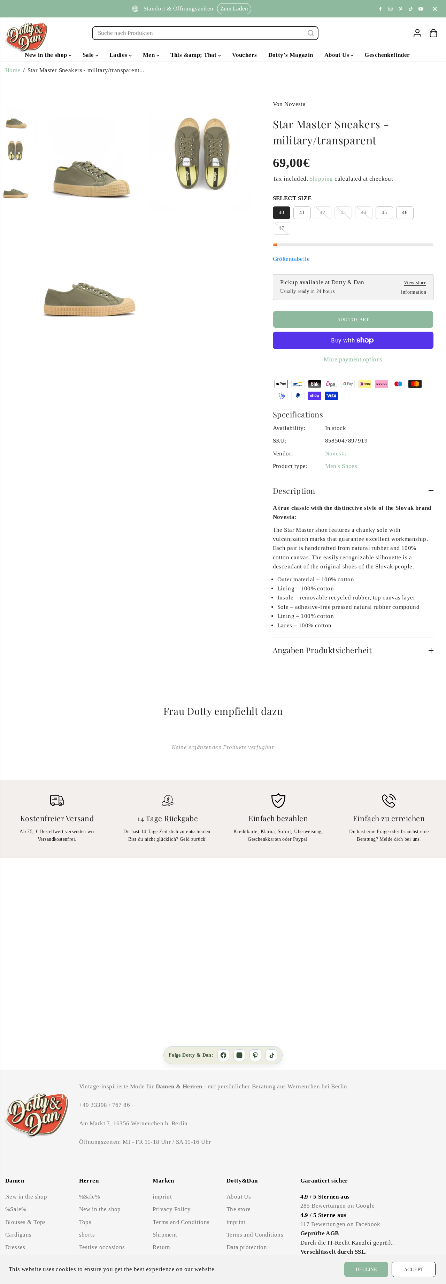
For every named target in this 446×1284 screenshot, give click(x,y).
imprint (162, 1196)
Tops (85, 1222)
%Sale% (15, 1209)
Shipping (321, 178)
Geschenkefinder (387, 55)
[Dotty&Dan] (26, 36)
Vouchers (244, 55)
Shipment (165, 1234)
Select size (292, 198)
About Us (337, 55)
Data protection (246, 1247)
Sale (89, 55)
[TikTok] (411, 9)
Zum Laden (233, 8)
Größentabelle (291, 259)
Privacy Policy (172, 1209)
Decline (366, 1269)
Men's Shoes (341, 466)
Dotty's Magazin (290, 55)
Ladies (119, 55)
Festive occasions (102, 1247)
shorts (87, 1234)
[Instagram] (390, 9)
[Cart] (433, 33)
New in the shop (47, 55)
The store (238, 1209)
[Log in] (417, 33)
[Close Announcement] (435, 9)
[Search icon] (310, 33)
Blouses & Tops (25, 1222)
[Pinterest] (401, 9)
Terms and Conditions (181, 1222)
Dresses (15, 1247)
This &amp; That (194, 55)
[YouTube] (421, 9)
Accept (413, 1269)
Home (13, 70)
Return (161, 1247)
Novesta (335, 453)
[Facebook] (380, 9)
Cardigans (18, 1234)
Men (149, 55)
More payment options (353, 359)
